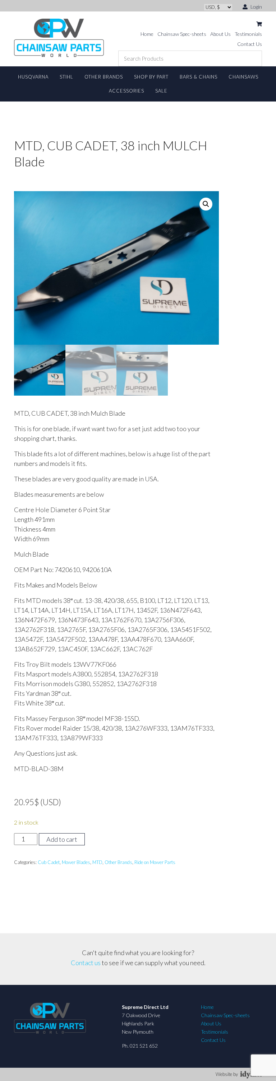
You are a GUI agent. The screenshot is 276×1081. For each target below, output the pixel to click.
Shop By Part (151, 77)
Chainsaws (243, 77)
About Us (220, 34)
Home (147, 34)
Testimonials (248, 34)
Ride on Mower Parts (154, 862)
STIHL (66, 77)
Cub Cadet (49, 862)
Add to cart (61, 839)
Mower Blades (76, 862)
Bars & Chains (198, 77)
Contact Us (249, 44)
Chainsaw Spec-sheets (181, 34)
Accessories (126, 91)
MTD (97, 862)
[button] (205, 204)
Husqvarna (33, 77)
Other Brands (103, 77)
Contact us (86, 963)
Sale (161, 91)
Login (255, 7)
